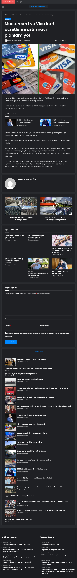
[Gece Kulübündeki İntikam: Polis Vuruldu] (10, 362)
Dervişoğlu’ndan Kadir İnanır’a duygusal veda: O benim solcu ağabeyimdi (44, 406)
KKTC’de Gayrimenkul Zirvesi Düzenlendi (32, 415)
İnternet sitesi (44, 325)
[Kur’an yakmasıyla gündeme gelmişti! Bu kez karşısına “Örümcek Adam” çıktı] (10, 504)
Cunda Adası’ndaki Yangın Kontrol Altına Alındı (34, 460)
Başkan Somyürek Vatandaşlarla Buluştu (32, 433)
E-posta (8, 325)
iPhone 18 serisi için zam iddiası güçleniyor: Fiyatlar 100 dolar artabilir (42, 388)
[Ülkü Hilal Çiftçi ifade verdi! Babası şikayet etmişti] (10, 480)
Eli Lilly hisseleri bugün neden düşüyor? (36, 237)
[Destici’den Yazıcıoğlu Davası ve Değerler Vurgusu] (10, 400)
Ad (6, 318)
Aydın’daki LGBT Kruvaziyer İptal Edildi (31, 379)
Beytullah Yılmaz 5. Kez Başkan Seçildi (60, 272)
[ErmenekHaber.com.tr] (38, 6)
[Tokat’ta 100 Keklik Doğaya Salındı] (10, 445)
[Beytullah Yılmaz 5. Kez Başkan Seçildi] (62, 263)
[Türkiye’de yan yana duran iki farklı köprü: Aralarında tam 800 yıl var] (10, 489)
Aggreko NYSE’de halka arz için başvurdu (14, 237)
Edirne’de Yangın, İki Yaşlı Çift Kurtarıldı (31, 451)
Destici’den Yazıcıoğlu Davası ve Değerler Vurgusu (35, 397)
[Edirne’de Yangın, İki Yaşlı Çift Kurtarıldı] (10, 454)
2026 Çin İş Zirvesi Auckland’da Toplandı (32, 469)
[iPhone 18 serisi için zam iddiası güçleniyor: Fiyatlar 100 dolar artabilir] (10, 391)
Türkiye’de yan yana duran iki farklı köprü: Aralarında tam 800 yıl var (42, 487)
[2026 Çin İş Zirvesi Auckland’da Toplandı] (45, 122)
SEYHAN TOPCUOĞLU (14, 41)
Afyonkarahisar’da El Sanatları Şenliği (31, 424)
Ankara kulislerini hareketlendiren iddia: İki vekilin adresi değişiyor (41, 510)
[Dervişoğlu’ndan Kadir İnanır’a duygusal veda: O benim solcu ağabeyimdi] (10, 409)
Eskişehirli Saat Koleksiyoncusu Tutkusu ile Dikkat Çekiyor (38, 273)
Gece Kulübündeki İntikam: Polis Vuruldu (32, 359)
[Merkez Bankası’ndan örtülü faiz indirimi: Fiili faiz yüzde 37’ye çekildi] (62, 240)
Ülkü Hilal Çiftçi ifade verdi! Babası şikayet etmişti (35, 478)
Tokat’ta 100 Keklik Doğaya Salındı (29, 442)
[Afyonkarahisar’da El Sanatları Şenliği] (10, 427)
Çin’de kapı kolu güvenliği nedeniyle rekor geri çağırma (14, 261)
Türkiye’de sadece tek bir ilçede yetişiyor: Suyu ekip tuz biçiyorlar (28, 368)
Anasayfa (9, 15)
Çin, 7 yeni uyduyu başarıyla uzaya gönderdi (30, 2)
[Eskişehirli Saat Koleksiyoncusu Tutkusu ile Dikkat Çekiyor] (38, 263)
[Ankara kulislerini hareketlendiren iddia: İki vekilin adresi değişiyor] (10, 513)
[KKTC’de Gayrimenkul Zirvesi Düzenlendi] (10, 122)
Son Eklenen (38, 352)
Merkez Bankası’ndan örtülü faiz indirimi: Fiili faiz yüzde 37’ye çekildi (62, 250)
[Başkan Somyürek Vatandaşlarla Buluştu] (10, 436)
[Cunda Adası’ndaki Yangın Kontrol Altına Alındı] (10, 463)
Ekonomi (15, 15)
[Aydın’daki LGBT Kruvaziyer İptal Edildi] (10, 382)
